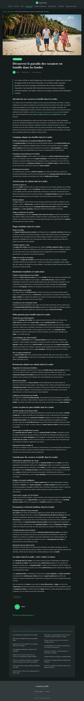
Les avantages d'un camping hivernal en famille (25, 634)
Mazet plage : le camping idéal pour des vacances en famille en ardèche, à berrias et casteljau (57, 635)
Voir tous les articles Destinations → (23, 615)
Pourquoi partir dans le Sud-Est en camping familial (57, 656)
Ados (22, 6)
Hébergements (52, 6)
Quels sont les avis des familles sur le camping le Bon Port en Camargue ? (25, 644)
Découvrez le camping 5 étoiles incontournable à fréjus (25, 639)
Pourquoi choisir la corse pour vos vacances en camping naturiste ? (56, 641)
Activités (16, 6)
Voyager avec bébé (71, 6)
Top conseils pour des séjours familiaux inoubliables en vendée (26, 666)
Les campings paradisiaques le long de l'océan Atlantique (25, 650)
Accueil (10, 6)
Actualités (61, 6)
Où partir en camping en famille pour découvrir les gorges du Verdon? (57, 666)
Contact (47, 691)
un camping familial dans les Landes (47, 112)
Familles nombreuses (40, 6)
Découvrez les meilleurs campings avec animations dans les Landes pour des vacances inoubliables (26, 661)
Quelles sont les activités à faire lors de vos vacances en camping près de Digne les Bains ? (25, 655)
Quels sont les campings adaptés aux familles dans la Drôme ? (57, 661)
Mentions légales (38, 691)
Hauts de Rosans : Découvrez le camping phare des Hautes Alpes (26, 671)
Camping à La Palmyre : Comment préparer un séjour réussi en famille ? (56, 651)
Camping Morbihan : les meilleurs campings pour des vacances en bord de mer (57, 646)
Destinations (29, 6)
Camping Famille (42, 686)
